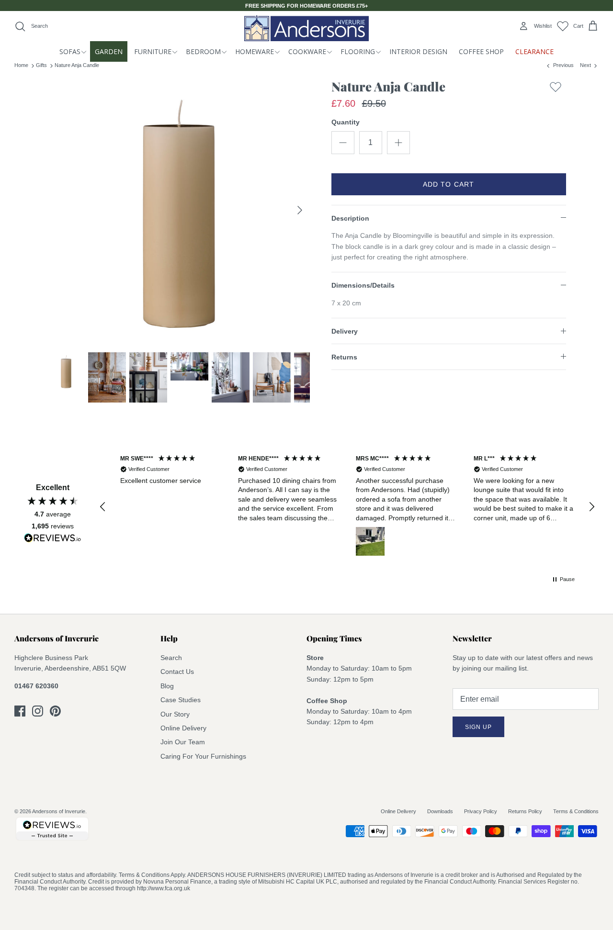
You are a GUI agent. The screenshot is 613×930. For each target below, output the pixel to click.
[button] (103, 507)
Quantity (345, 122)
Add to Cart (448, 184)
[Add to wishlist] (555, 89)
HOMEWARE (254, 51)
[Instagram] (37, 711)
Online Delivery (183, 728)
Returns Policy (525, 811)
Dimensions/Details (363, 285)
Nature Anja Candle (77, 65)
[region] (347, 506)
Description (350, 218)
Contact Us (177, 671)
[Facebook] (19, 711)
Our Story (175, 714)
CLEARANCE (534, 51)
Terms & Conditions (576, 811)
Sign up (478, 727)
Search (171, 657)
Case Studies (180, 700)
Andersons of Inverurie (58, 811)
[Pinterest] (55, 711)
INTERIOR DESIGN (418, 51)
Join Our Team (182, 742)
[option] (178, 210)
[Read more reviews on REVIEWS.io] (52, 539)
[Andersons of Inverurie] (306, 28)
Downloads (440, 811)
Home (21, 65)
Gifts (41, 65)
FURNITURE (152, 51)
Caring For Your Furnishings (203, 756)
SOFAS (69, 51)
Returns (344, 357)
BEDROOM (203, 51)
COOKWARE (307, 51)
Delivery (344, 331)
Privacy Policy (480, 811)
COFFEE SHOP (481, 51)
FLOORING (358, 51)
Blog (167, 686)
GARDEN (109, 51)
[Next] (299, 210)
